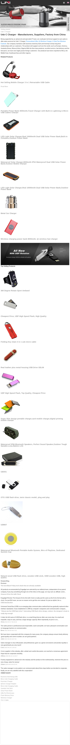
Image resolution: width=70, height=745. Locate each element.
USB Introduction (7, 602)
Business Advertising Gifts (9, 676)
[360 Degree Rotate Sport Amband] (11, 279)
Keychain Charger (6, 681)
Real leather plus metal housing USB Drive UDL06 (22, 367)
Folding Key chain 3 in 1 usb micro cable (18, 342)
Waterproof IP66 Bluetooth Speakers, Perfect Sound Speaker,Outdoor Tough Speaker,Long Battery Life (34, 445)
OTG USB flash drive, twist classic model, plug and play (25, 497)
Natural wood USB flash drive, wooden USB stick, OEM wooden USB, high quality (33, 577)
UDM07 (4, 525)
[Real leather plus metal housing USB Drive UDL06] (11, 355)
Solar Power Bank (6, 690)
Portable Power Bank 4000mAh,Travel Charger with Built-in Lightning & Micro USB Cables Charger (34, 112)
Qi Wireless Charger (45, 41)
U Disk (54, 41)
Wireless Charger (6, 698)
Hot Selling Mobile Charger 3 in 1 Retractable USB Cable (25, 82)
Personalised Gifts (32, 41)
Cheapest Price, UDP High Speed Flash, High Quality (23, 316)
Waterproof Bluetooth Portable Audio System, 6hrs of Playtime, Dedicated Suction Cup (33, 551)
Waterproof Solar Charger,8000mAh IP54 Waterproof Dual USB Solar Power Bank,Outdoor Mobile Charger (33, 163)
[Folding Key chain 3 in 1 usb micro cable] (11, 330)
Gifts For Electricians (7, 693)
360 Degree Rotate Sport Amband (15, 291)
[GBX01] (12, 459)
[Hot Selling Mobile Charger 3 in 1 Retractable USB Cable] (11, 69)
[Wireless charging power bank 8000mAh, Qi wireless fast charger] (11, 227)
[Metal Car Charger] (11, 201)
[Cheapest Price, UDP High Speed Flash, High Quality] (11, 304)
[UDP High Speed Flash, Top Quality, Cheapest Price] (11, 381)
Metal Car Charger (8, 213)
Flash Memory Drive (7, 695)
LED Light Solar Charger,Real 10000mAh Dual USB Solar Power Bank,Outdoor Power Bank (34, 188)
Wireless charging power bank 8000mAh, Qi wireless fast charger (29, 239)
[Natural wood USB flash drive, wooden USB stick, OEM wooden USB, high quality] (11, 564)
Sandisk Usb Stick (7, 688)
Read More (4, 86)
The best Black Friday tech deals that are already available (21, 585)
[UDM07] (12, 512)
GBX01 (4, 472)
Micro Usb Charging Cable (9, 679)
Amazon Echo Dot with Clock (11, 594)
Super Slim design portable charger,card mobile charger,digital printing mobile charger (32, 419)
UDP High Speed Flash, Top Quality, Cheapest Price (23, 393)
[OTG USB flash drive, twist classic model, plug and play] (11, 485)
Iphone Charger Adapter (8, 684)
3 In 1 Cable (5, 700)
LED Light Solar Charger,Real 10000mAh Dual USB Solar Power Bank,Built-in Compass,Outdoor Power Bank (34, 137)
